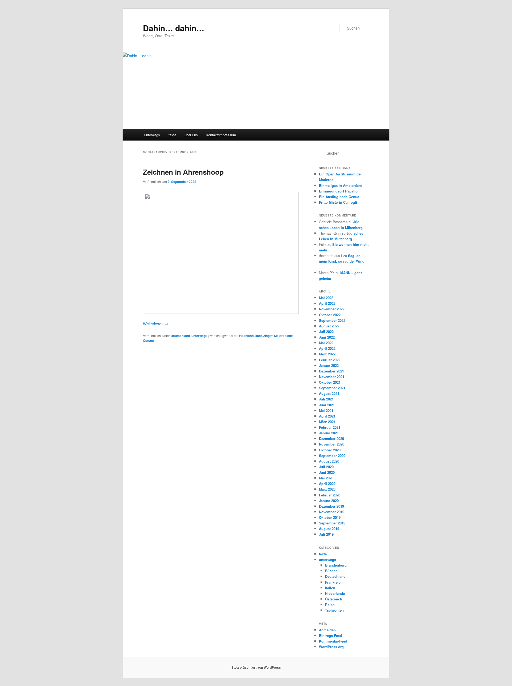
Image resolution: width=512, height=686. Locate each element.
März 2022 (327, 353)
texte (172, 134)
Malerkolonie (284, 335)
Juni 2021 (327, 404)
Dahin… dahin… (173, 28)
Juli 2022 (326, 331)
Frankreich (334, 582)
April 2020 (327, 483)
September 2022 (332, 320)
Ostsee (148, 340)
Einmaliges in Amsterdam (340, 185)
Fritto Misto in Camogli (338, 202)
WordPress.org (331, 646)
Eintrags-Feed (330, 635)
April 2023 (327, 303)
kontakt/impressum (221, 134)
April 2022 (327, 348)
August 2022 (329, 325)
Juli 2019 (326, 534)
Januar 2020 (329, 500)
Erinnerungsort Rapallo (338, 191)
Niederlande (335, 593)
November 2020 (331, 444)
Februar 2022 (329, 359)
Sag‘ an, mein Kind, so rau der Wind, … (342, 261)
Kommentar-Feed (333, 641)
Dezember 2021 (331, 371)
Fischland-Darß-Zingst (256, 335)
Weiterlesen (156, 323)
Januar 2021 (329, 432)
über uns (191, 134)
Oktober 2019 (330, 517)
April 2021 (327, 416)
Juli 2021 (326, 399)
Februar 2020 (329, 495)
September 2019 (332, 522)
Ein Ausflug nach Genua (339, 196)
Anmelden (327, 629)
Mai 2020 (326, 477)
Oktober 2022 (330, 314)
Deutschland (180, 335)
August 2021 (329, 393)
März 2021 (327, 421)
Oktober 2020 (330, 449)
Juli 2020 (326, 466)
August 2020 (329, 461)
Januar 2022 (329, 365)
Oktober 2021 (330, 382)
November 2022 (331, 308)
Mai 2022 (326, 342)
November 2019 (331, 511)
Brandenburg (336, 565)
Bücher (331, 570)
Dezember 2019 (331, 506)
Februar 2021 (329, 427)
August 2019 (329, 528)
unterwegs (152, 134)
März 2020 (327, 489)
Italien (330, 587)
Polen (330, 604)
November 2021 (331, 376)
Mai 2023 (326, 297)
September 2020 (332, 455)
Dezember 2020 (331, 438)
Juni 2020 (327, 472)
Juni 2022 (327, 337)
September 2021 (332, 387)
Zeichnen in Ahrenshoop (183, 172)
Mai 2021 (326, 410)
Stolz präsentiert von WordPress (256, 667)
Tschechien (334, 610)
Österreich (333, 598)
